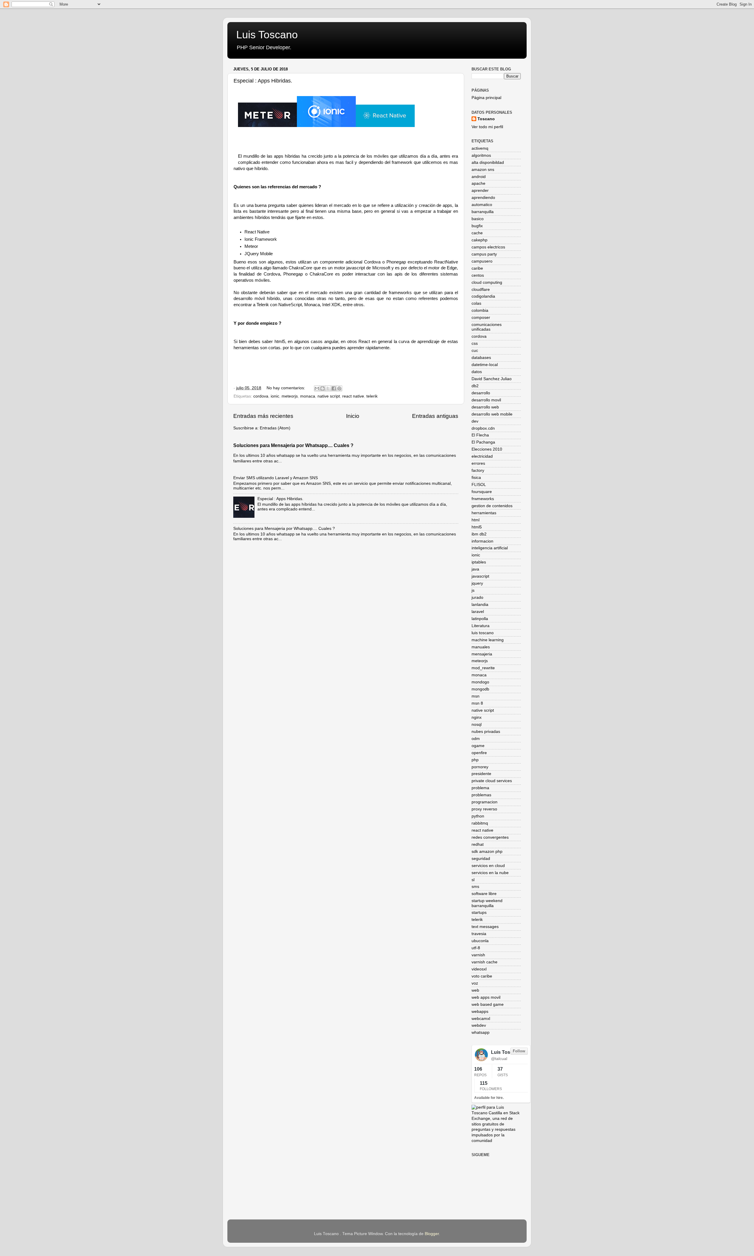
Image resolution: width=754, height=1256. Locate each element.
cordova (260, 396)
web (475, 990)
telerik (372, 396)
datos (477, 372)
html (475, 520)
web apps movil (486, 997)
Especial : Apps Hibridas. (263, 81)
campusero (482, 261)
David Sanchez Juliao (492, 379)
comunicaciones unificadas (487, 327)
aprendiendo (483, 197)
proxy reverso (484, 809)
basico (478, 219)
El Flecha (480, 435)
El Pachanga (483, 442)
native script (329, 396)
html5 (477, 527)
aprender (480, 190)
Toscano (486, 119)
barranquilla (483, 212)
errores (478, 463)
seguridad (481, 858)
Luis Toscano (267, 35)
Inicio (352, 416)
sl (473, 880)
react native (353, 396)
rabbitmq (480, 823)
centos (478, 275)
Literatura (481, 626)
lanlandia (480, 604)
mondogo (480, 682)
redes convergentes (490, 837)
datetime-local (485, 364)
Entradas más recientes (263, 416)
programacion (484, 802)
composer (481, 317)
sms (475, 886)
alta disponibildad (488, 162)
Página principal (486, 97)
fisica (476, 477)
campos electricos (488, 247)
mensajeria (482, 654)
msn (475, 696)
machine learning (488, 640)
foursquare (482, 491)
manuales (481, 647)
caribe (477, 268)
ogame (478, 746)
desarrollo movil (486, 400)
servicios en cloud (488, 865)
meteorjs (290, 396)
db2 (475, 386)
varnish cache (484, 962)
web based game (488, 1004)
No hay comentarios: (286, 388)
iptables (479, 562)
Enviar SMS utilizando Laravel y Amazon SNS (275, 478)
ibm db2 (479, 534)
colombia (480, 310)
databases (481, 357)
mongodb (480, 689)
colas (476, 303)
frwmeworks (483, 499)
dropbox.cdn (483, 428)
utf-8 (476, 948)
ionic (275, 396)
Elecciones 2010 (487, 449)
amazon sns (483, 169)
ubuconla (480, 941)
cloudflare (481, 289)
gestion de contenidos (492, 506)
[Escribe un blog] (322, 388)
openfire (479, 753)
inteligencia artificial (490, 548)
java (475, 569)
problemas (481, 795)
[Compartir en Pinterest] (339, 388)
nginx (477, 717)
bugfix (477, 226)
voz (475, 983)
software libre (484, 893)
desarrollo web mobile (492, 414)
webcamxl (481, 1018)
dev (475, 421)
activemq (480, 148)
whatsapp (481, 1032)
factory (478, 470)
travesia (479, 934)
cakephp (479, 240)
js (473, 590)
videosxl (479, 969)
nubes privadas (486, 731)
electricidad (482, 456)
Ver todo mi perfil (487, 127)
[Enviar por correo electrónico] (317, 388)
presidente (481, 774)
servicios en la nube (490, 873)
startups (479, 912)
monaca (307, 396)
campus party (484, 254)
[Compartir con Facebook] (334, 388)
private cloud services (492, 781)
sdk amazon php (487, 851)
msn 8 (477, 703)
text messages (485, 926)
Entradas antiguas (435, 416)
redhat (478, 844)
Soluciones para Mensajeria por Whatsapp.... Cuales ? (293, 445)
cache (477, 233)
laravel (478, 611)
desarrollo (481, 393)
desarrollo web (485, 407)
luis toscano (483, 633)
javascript (480, 576)
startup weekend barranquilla (487, 903)
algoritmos (481, 155)
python (478, 816)
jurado (477, 597)
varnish (478, 955)
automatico (482, 204)
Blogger (432, 1234)
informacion (482, 541)
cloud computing (487, 282)
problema (480, 788)
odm (476, 738)
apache (478, 183)
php (475, 760)
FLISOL (479, 484)
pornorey (480, 767)
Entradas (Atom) (275, 428)
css (475, 343)
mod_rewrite (483, 668)
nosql (477, 724)
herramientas (484, 513)
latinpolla (480, 619)
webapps (480, 1011)
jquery (477, 583)
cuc (475, 350)
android (479, 176)
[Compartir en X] (328, 388)
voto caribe (482, 976)
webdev (479, 1025)
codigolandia (483, 296)
